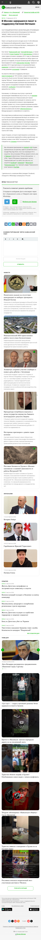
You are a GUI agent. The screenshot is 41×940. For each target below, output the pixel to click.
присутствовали (7, 76)
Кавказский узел (14, 52)
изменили (5, 67)
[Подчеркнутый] (13, 239)
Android (26, 147)
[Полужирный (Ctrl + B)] (5, 239)
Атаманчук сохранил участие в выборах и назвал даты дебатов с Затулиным (20, 370)
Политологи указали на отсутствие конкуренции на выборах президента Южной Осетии (18, 297)
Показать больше (20, 888)
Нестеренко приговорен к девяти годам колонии (19, 433)
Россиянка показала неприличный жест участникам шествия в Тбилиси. (17, 881)
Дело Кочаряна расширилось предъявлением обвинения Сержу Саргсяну (19, 665)
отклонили (15, 69)
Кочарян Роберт (10, 519)
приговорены (27, 54)
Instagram (21, 162)
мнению (34, 95)
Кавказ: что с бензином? (12, 12)
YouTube (16, 167)
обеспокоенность (26, 109)
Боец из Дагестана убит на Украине (15, 621)
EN (6, 2)
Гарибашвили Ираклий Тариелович (17, 546)
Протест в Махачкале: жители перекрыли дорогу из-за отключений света (18, 740)
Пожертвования (34, 906)
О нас (3, 906)
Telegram (8, 156)
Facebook (13, 162)
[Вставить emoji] (22, 239)
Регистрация (20, 259)
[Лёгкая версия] (10, 2)
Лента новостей (13, 15)
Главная (4, 15)
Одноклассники (10, 165)
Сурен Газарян (14, 54)
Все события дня (33, 633)
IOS (31, 147)
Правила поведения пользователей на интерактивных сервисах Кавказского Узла (20, 927)
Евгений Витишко (27, 52)
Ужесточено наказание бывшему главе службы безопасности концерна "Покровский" (20, 629)
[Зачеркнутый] (17, 239)
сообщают (12, 87)
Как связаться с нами (17, 906)
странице (14, 141)
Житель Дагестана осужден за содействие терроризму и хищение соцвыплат (18, 613)
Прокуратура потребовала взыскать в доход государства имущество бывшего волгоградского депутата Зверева (19, 414)
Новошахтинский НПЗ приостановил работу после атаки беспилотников (18, 336)
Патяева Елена (9, 572)
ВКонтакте (29, 162)
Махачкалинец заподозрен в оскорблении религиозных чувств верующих (18, 604)
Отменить (20, 264)
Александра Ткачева (23, 63)
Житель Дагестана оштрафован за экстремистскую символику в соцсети (16, 587)
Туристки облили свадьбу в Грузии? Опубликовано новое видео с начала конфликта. (20, 775)
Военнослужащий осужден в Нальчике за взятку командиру (20, 596)
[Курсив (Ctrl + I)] (9, 239)
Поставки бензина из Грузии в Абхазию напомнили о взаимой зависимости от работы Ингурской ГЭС (19, 468)
